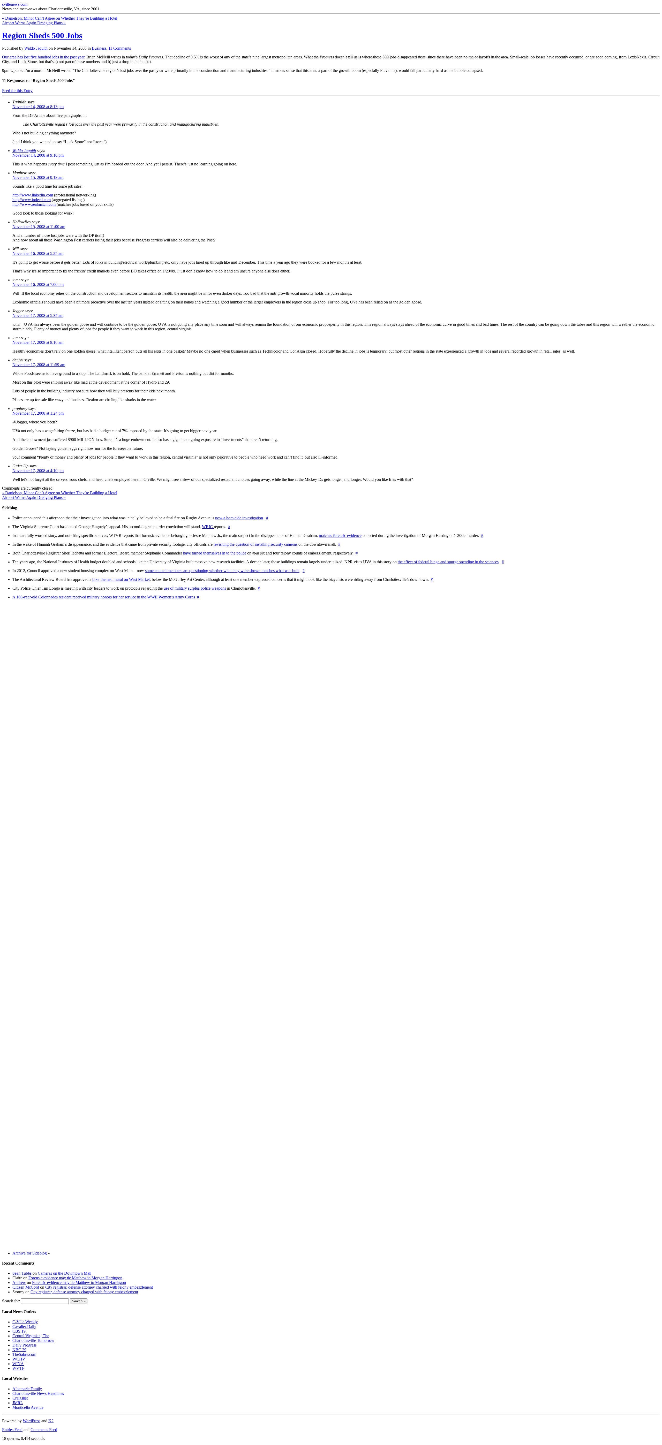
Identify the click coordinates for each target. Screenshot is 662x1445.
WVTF (18, 1368)
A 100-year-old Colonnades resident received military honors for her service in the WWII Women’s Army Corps (103, 597)
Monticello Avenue (27, 1407)
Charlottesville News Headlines (38, 1393)
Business (99, 48)
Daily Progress (24, 1345)
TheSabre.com (24, 1354)
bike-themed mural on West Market (121, 579)
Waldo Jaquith (36, 48)
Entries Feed (12, 1429)
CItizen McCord (25, 1287)
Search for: (11, 1301)
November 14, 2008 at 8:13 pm (38, 106)
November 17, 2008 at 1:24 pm (38, 413)
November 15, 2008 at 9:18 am (37, 177)
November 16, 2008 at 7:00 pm (38, 284)
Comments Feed (44, 1429)
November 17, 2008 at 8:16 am (37, 342)
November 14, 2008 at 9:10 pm (38, 155)
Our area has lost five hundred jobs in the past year (43, 57)
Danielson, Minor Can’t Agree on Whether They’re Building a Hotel (59, 18)
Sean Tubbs (22, 1273)
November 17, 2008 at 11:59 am (38, 364)
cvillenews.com (14, 4)
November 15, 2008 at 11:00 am (38, 226)
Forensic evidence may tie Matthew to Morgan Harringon (75, 1278)
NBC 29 (19, 1350)
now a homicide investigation (239, 518)
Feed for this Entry (17, 90)
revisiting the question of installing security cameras (255, 544)
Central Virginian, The (30, 1336)
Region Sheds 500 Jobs (42, 35)
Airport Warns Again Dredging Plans (34, 23)
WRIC (208, 526)
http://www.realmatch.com (34, 204)
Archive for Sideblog (29, 1253)
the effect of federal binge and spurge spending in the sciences (448, 562)
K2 (51, 1421)
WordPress (31, 1421)
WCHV (18, 1359)
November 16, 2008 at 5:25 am (37, 253)
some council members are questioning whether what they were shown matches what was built (222, 570)
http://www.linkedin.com (32, 195)
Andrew (19, 1282)
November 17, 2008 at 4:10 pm (38, 470)
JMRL (17, 1403)
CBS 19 (19, 1331)
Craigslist (20, 1398)
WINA (18, 1364)
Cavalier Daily (24, 1326)
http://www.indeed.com (31, 199)
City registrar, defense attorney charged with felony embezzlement (99, 1287)
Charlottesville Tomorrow (33, 1340)
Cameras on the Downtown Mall (64, 1273)
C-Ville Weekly (25, 1322)
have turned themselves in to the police (214, 553)
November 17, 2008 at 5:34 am (37, 315)
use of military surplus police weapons (195, 588)
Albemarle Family (27, 1389)
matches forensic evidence (340, 535)
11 (119, 48)
